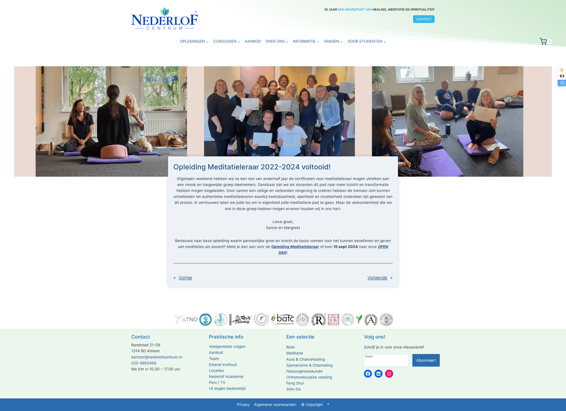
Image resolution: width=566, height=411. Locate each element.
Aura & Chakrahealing (305, 359)
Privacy (243, 404)
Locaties (216, 370)
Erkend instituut (223, 364)
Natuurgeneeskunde (304, 371)
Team (214, 358)
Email (369, 356)
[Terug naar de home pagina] (164, 18)
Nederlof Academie (226, 376)
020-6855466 (144, 363)
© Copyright (312, 404)
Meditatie (294, 353)
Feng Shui (295, 383)
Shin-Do (293, 389)
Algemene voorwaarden (275, 404)
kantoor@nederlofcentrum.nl (156, 357)
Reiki (290, 347)
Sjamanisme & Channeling (309, 365)
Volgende (377, 277)
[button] (306, 41)
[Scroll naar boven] (557, 406)
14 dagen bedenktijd (227, 388)
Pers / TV (217, 382)
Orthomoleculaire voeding (309, 377)
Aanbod (253, 41)
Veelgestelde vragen (227, 346)
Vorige (185, 277)
